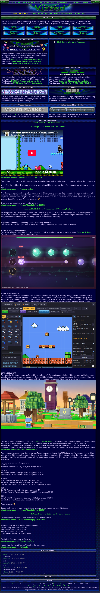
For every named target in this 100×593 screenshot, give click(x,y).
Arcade (35, 63)
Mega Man (33, 61)
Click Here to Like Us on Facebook (71, 42)
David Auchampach (60, 584)
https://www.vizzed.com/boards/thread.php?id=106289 (23, 520)
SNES (20, 63)
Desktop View (33, 586)
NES (29, 63)
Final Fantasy (22, 61)
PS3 (85, 83)
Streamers (28, 59)
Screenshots (83, 81)
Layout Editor (36, 81)
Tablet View (52, 586)
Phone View (43, 586)
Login (25, 13)
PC (89, 83)
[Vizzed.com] (50, 11)
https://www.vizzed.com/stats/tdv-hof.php (17, 541)
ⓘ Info (95, 2)
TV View (60, 586)
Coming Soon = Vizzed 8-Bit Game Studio (48, 127)
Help (84, 13)
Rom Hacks (37, 59)
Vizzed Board (49, 2)
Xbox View (67, 586)
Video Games (62, 2)
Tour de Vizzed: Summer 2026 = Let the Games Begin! (48, 514)
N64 (25, 63)
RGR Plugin (18, 83)
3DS (76, 83)
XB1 (62, 83)
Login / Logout (36, 13)
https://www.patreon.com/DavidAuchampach (19, 449)
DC (40, 63)
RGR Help (15, 81)
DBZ (40, 61)
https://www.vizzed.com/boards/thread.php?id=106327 (23, 510)
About (78, 13)
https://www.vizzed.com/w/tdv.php (14, 547)
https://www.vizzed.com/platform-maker (17, 189)
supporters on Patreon (45, 441)
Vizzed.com (20, 2)
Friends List (25, 81)
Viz (25, 83)
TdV (29, 83)
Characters (72, 81)
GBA (15, 63)
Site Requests (67, 13)
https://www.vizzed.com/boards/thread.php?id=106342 (23, 205)
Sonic (13, 61)
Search (57, 13)
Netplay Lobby (17, 59)
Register (17, 13)
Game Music (75, 2)
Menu (4, 2)
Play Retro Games (34, 2)
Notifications (37, 83)
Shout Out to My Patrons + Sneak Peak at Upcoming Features (48, 209)
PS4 (66, 83)
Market (86, 2)
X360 (81, 83)
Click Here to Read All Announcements (48, 123)
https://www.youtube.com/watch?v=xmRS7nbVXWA (21, 177)
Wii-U (71, 83)
